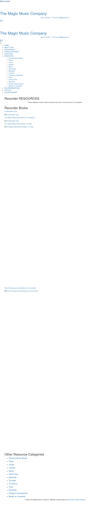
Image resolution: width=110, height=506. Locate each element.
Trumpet (12, 480)
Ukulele (12, 467)
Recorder (13, 489)
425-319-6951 (45, 17)
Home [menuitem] (6, 45)
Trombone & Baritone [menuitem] (16, 75)
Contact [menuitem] (7, 90)
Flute (11, 486)
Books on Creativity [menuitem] (15, 86)
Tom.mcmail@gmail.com (61, 17)
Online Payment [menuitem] (10, 92)
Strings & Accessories (18, 493)
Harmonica (13, 474)
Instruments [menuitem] (9, 49)
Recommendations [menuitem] (12, 88)
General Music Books (18, 458)
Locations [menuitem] (8, 54)
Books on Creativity (17, 496)
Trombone (13, 483)
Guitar (11, 464)
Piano (11, 461)
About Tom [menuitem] (8, 47)
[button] (0, 21)
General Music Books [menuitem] (16, 58)
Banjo (11, 470)
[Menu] (1, 42)
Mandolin (13, 477)
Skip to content (5, 1)
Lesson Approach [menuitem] (11, 52)
